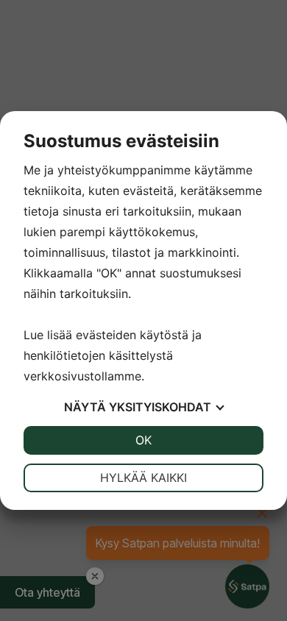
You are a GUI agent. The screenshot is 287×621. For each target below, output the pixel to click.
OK (143, 440)
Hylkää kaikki (143, 477)
